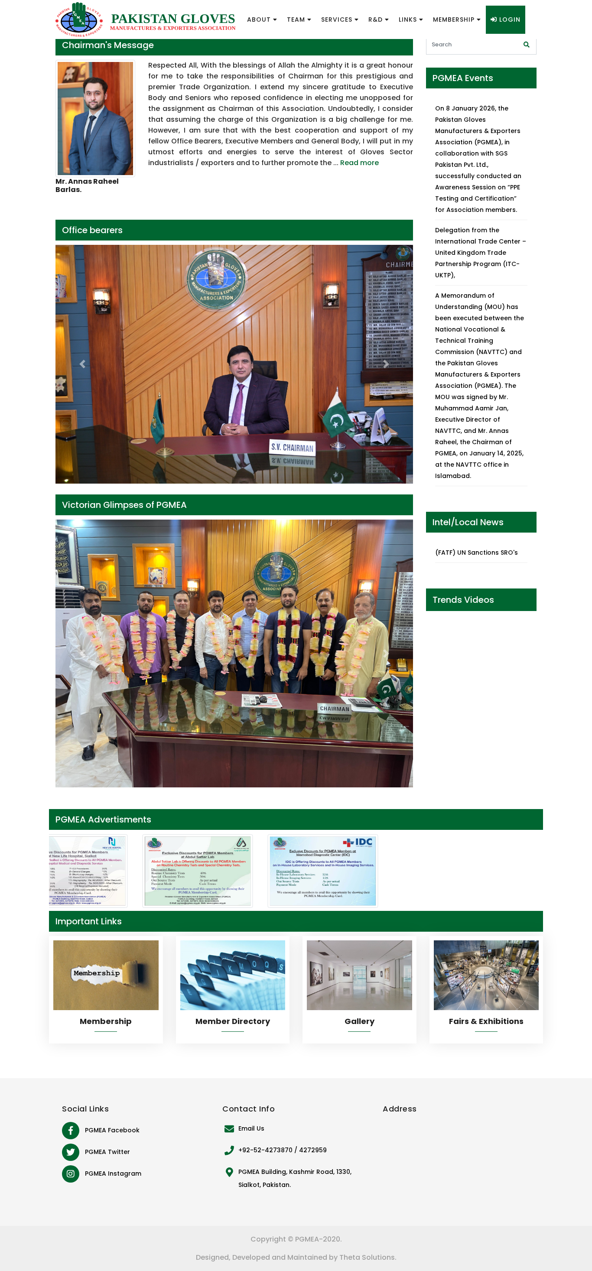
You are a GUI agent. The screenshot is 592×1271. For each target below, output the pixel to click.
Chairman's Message (108, 45)
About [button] (260, 19)
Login (508, 19)
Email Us (251, 1128)
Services (338, 19)
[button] (82, 364)
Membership (455, 19)
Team (297, 19)
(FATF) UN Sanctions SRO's (476, 552)
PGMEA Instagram (113, 1173)
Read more (359, 163)
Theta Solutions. (368, 1257)
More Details (106, 989)
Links (409, 19)
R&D (376, 19)
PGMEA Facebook (112, 1130)
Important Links (88, 921)
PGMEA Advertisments (103, 819)
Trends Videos (463, 600)
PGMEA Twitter (107, 1151)
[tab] (234, 45)
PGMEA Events (463, 78)
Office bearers (92, 230)
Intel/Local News (468, 522)
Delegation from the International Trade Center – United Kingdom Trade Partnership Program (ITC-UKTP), (480, 253)
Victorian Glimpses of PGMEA (124, 505)
